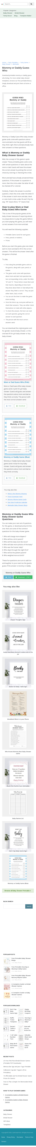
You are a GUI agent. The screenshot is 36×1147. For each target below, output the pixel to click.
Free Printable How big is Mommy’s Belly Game (20, 968)
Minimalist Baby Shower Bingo (17, 505)
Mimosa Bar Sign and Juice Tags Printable (17, 1066)
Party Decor (7, 16)
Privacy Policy (11, 1137)
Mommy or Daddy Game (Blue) (18, 883)
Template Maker (25, 16)
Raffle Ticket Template (13, 1020)
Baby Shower (7, 13)
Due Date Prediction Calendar (17, 502)
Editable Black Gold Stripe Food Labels (28, 1037)
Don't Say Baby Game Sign (18, 851)
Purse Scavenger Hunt (15, 496)
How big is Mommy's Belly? (28, 1020)
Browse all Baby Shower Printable (17, 891)
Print (9, 406)
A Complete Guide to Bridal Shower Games (21, 985)
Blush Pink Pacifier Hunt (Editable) (18, 786)
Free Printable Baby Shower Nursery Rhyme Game (21, 976)
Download (21, 406)
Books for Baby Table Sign (18, 687)
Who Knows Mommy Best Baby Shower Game (18, 752)
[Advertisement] (18, 39)
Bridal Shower (19, 13)
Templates (7, 1124)
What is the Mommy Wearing (17, 494)
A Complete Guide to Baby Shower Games (21, 994)
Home (3, 1137)
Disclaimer (20, 1137)
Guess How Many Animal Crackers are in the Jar (18, 653)
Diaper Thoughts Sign (18, 620)
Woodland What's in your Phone (18, 719)
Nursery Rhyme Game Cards (17, 499)
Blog (15, 16)
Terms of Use (29, 1137)
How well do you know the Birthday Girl (27, 1029)
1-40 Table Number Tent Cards (13, 1037)
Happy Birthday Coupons (28, 1011)
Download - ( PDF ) (24, 577)
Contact (3, 1141)
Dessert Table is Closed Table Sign (13, 1029)
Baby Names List (18, 818)
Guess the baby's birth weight (28, 1046)
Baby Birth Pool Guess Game (13, 1045)
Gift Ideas (6, 1121)
